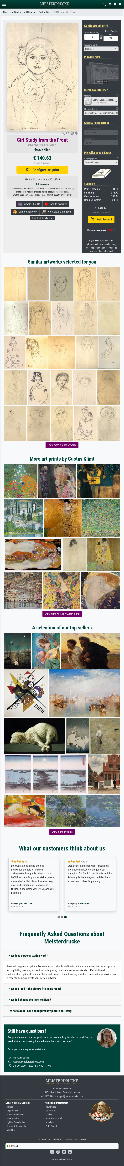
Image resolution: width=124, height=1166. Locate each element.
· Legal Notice (11, 1110)
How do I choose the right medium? (30, 1000)
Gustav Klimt (44, 12)
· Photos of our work (53, 1118)
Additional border (91, 45)
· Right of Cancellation (15, 1122)
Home (6, 12)
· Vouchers (49, 1122)
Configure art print (44, 170)
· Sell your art (50, 1110)
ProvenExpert (27, 903)
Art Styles (16, 12)
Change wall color (27, 211)
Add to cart (103, 219)
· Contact (9, 1106)
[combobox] (101, 48)
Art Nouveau (29, 12)
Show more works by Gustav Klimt (62, 613)
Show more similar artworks (62, 445)
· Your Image (50, 1106)
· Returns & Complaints (15, 1126)
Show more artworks (62, 831)
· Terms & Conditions (14, 1114)
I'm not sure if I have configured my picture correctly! (40, 1011)
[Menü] (4, 4)
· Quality (48, 1114)
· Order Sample (51, 1126)
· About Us (10, 1130)
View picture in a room (59, 211)
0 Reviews (48, 218)
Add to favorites (57, 204)
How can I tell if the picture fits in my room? (35, 989)
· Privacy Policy (12, 1118)
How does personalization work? (28, 955)
